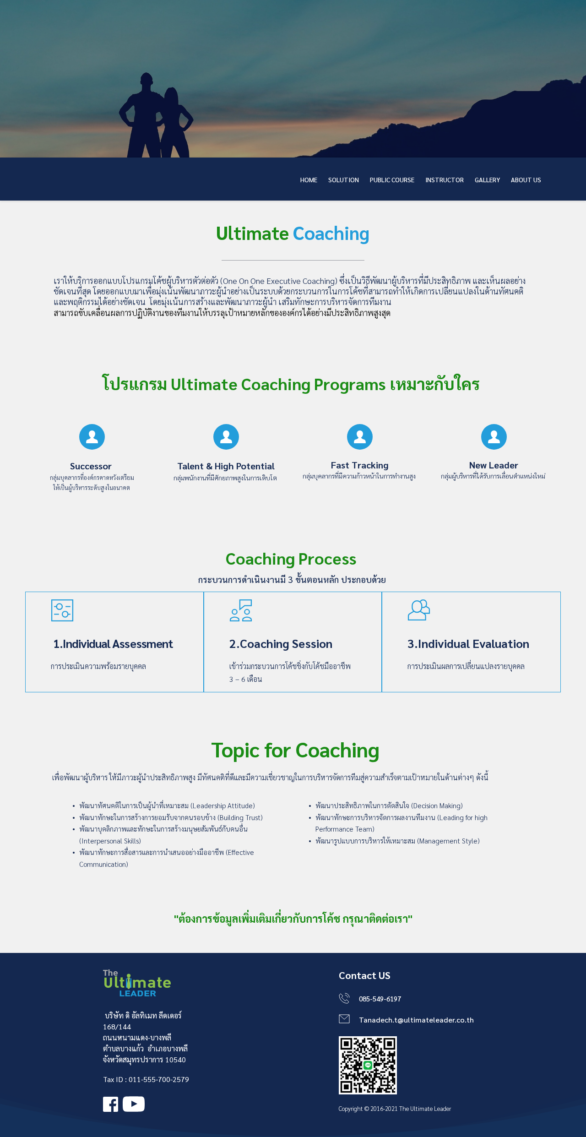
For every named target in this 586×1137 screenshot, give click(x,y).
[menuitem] (309, 180)
